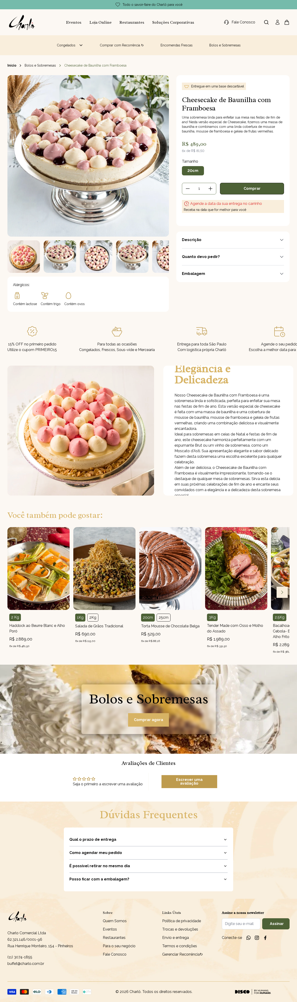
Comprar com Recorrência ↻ (122, 45)
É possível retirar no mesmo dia (99, 866)
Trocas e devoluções (180, 929)
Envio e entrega (175, 937)
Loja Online (100, 22)
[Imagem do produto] (38, 568)
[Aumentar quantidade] (210, 188)
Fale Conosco (114, 954)
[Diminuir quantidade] (187, 188)
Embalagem (193, 273)
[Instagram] (257, 938)
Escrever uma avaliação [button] (189, 781)
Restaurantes (131, 22)
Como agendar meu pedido (95, 853)
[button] (23, 256)
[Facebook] (265, 938)
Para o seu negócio (119, 946)
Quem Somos (115, 921)
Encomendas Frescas (177, 45)
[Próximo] (282, 592)
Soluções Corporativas (173, 22)
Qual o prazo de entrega (92, 839)
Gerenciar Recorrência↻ (182, 954)
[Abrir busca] (266, 22)
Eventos (73, 22)
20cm (192, 170)
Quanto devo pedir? (201, 257)
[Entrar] (277, 22)
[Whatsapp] (248, 938)
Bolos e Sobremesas (225, 45)
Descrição (191, 240)
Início (11, 65)
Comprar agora (148, 720)
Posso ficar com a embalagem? (99, 879)
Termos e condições (179, 946)
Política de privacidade (181, 921)
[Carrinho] (22, 22)
